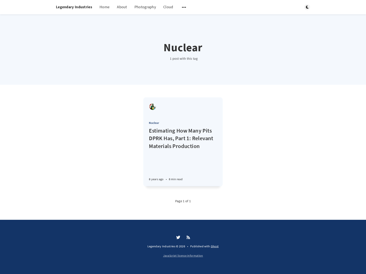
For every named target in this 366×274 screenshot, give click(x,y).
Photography (145, 6)
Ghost (215, 246)
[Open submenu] (184, 7)
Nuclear (154, 123)
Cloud (168, 6)
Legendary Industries (74, 6)
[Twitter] (178, 237)
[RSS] (188, 237)
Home (105, 6)
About (122, 6)
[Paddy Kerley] (152, 106)
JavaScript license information (183, 255)
